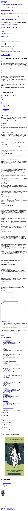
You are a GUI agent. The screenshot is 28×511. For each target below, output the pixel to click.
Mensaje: (2, 304)
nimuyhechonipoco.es (11, 509)
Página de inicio (8, 51)
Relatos (11, 506)
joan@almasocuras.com (9, 508)
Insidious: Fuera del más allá (8, 417)
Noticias (14, 51)
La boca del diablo (7, 362)
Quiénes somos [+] (7, 10)
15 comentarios (6, 109)
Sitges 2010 (8, 107)
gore (13, 107)
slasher (4, 107)
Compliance (5, 358)
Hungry (4, 387)
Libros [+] (4, 44)
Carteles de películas (5, 506)
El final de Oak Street (6, 422)
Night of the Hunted (7, 340)
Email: (2, 302)
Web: (2, 303)
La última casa (6, 351)
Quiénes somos (4, 504)
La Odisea (5, 372)
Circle (4, 348)
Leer (1, 97)
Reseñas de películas (12, 504)
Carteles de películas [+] (9, 27)
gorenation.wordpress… (5, 281)
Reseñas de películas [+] (8, 19)
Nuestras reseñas (12, 4)
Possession (5, 394)
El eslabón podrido (7, 397)
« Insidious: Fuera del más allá (7, 333)
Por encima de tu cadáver (8, 408)
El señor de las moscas (7, 383)
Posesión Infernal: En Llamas (9, 404)
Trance (4, 379)
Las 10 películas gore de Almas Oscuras (11, 390)
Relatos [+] (4, 36)
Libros (15, 506)
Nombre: (2, 300)
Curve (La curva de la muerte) (9, 343)
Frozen (6, 76)
